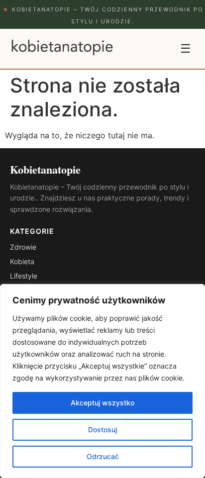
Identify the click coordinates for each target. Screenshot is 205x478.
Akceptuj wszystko (102, 402)
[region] (102, 381)
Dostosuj (102, 429)
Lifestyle (23, 276)
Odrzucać (103, 456)
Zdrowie (23, 247)
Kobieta (22, 261)
